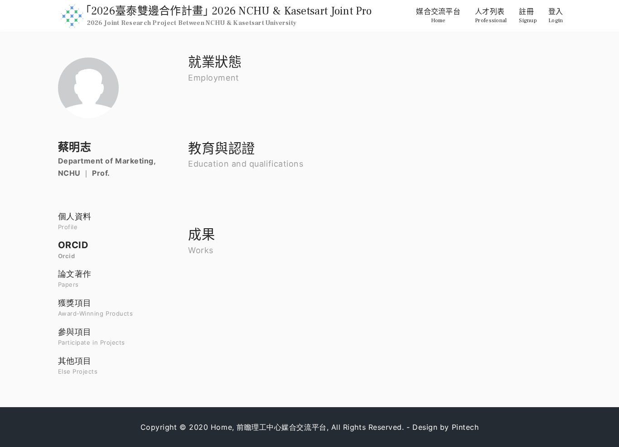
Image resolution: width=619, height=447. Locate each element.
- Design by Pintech (442, 427)
